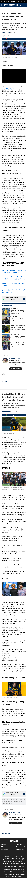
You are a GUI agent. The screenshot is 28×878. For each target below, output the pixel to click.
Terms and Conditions (21, 847)
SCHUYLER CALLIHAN (14, 358)
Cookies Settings (20, 849)
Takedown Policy (5, 847)
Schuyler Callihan (6, 32)
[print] (11, 374)
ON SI (7, 1)
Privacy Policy (4, 844)
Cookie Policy (19, 844)
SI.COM (3, 1)
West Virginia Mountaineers (9, 65)
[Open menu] (2, 5)
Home (3, 381)
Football (8, 381)
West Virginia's (10, 89)
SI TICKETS (20, 1)
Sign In (24, 5)
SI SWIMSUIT (13, 1)
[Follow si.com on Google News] (24, 299)
